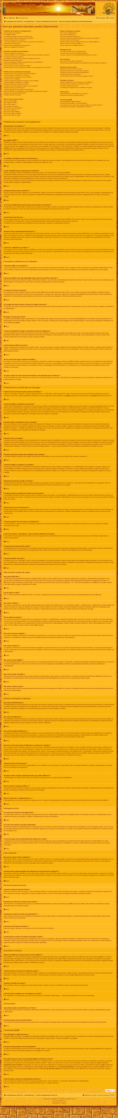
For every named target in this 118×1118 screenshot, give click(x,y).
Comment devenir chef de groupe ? (70, 40)
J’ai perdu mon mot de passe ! (12, 43)
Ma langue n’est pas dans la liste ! (13, 60)
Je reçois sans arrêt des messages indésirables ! (74, 53)
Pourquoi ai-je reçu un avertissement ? (14, 87)
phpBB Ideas (98, 1048)
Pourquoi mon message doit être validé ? (15, 93)
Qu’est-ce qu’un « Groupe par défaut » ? (71, 43)
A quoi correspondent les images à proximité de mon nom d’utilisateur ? (23, 62)
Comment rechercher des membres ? (70, 74)
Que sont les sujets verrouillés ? (13, 113)
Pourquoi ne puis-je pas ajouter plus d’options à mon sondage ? (21, 80)
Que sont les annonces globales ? (13, 108)
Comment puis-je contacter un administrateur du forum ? (76, 106)
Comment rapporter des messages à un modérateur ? (19, 89)
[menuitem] (6, 18)
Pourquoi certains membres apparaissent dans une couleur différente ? (80, 41)
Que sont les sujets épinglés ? (12, 111)
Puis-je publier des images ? (11, 106)
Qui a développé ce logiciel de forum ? (70, 101)
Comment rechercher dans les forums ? (71, 69)
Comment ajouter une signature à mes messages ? (18, 77)
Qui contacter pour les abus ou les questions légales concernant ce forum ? (81, 105)
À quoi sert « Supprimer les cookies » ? (15, 47)
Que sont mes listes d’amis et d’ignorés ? (71, 61)
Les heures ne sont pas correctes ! (13, 56)
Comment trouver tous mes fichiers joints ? (72, 95)
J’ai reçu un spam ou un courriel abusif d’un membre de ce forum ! (78, 55)
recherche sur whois (12, 1063)
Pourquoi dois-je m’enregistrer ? (12, 33)
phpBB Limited (54, 1036)
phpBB (17, 322)
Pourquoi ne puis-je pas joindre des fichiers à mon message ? (21, 86)
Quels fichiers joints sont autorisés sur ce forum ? (74, 93)
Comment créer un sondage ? (12, 79)
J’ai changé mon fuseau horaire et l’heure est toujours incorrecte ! (22, 58)
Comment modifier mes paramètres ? (14, 53)
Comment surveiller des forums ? (69, 85)
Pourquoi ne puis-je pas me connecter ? (15, 40)
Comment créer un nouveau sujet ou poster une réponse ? (20, 73)
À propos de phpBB (62, 1038)
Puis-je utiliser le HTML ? (11, 102)
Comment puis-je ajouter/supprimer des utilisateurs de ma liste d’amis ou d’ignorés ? (83, 63)
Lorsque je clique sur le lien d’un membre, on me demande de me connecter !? (28, 67)
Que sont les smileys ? (10, 104)
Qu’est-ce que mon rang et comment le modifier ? (17, 65)
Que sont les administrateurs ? (68, 33)
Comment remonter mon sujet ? (12, 95)
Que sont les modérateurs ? (68, 34)
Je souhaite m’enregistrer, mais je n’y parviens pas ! (18, 36)
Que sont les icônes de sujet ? (12, 115)
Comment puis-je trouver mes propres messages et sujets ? (77, 76)
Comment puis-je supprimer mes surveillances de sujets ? (76, 87)
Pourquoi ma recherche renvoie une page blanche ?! (74, 72)
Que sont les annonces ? (11, 110)
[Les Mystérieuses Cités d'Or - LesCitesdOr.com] (108, 8)
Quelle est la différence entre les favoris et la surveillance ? (76, 82)
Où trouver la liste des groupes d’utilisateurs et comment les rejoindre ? (80, 38)
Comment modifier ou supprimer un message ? (17, 75)
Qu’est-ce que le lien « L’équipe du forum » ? (72, 45)
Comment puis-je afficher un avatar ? (14, 64)
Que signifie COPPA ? (10, 34)
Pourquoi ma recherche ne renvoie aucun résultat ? (74, 70)
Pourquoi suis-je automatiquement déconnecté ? (17, 45)
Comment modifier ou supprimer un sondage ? (17, 82)
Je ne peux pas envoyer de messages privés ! (73, 51)
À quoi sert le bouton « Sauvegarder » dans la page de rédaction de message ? (26, 91)
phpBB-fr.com (62, 1100)
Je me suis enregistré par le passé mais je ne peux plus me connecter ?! (24, 41)
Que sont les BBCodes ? (11, 101)
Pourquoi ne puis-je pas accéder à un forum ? (16, 84)
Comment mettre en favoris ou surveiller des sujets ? (75, 84)
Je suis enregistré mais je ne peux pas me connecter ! (19, 38)
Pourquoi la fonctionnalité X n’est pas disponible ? (73, 103)
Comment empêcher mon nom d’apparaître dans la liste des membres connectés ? (27, 55)
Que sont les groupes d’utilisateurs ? (70, 36)
